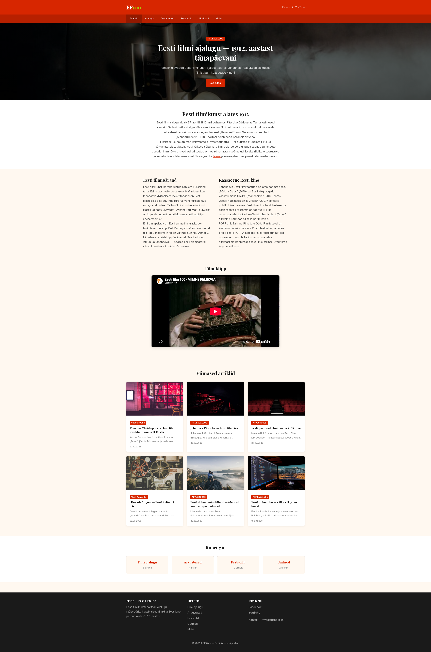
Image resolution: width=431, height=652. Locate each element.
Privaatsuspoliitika (272, 619)
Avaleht (134, 18)
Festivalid (186, 18)
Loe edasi (215, 82)
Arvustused (167, 18)
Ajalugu (149, 18)
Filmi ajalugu (195, 607)
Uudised (204, 18)
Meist (219, 18)
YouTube (300, 7)
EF (133, 7)
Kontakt (253, 619)
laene (217, 156)
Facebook (287, 7)
